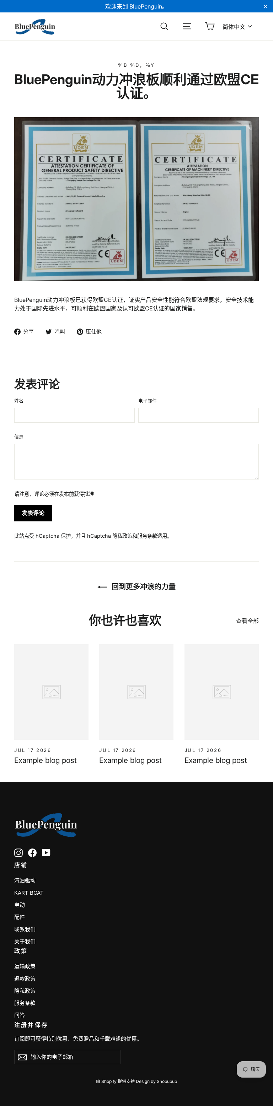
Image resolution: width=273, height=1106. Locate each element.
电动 (19, 905)
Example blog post (45, 760)
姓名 (18, 400)
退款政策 (25, 979)
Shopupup (167, 1081)
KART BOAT (29, 893)
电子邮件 (147, 400)
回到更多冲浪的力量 (143, 586)
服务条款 (147, 536)
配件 (19, 917)
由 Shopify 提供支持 (115, 1081)
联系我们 (25, 929)
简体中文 (234, 26)
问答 (19, 1015)
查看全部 (247, 620)
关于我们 (25, 941)
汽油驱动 (25, 880)
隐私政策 (122, 536)
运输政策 (25, 966)
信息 (18, 436)
